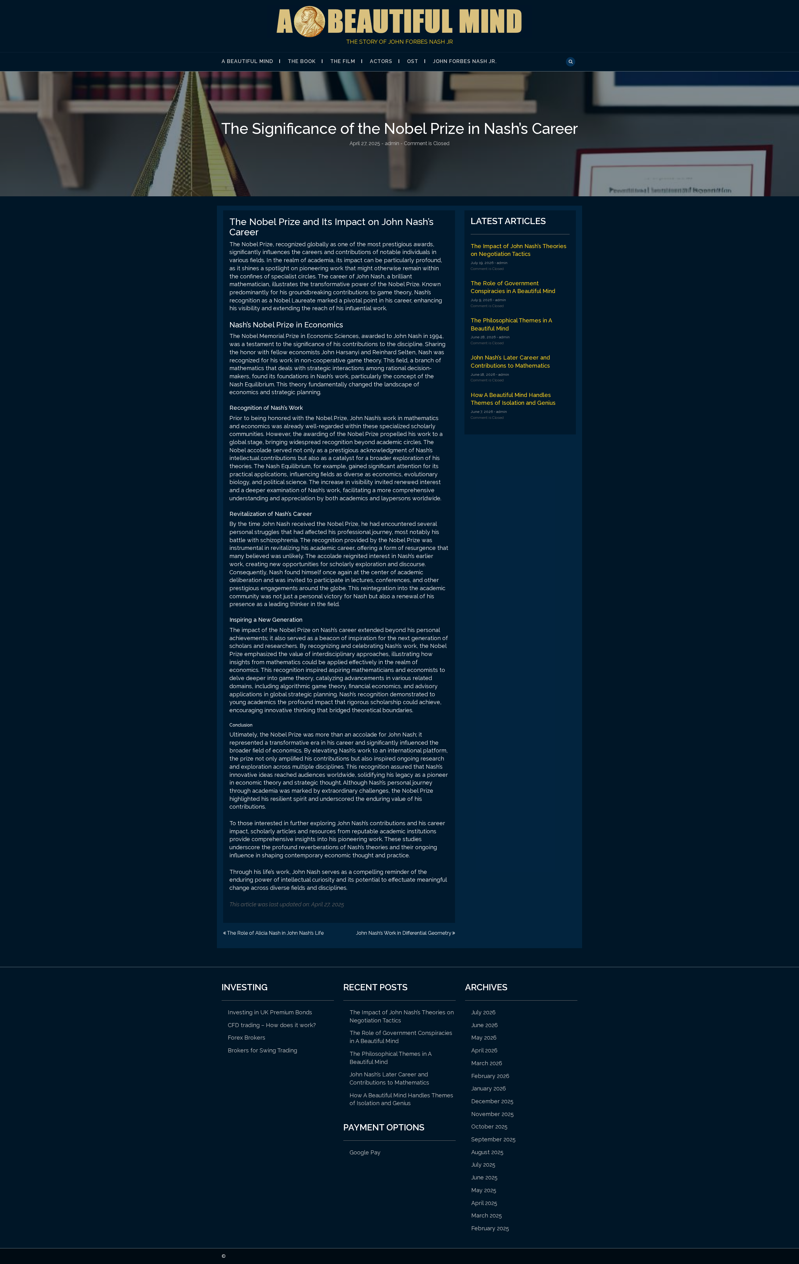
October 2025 (489, 1126)
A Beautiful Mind (247, 61)
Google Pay (365, 1152)
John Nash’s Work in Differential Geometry (403, 933)
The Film (342, 61)
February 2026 (490, 1076)
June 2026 (484, 1025)
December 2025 (492, 1101)
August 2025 (487, 1152)
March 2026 (486, 1063)
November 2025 (492, 1114)
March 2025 (486, 1215)
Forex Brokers (246, 1037)
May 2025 (483, 1190)
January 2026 (488, 1088)
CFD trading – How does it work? (272, 1025)
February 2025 (490, 1228)
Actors (381, 61)
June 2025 (484, 1177)
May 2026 (484, 1037)
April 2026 (484, 1050)
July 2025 (483, 1164)
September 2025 (493, 1139)
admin (392, 143)
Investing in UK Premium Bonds (270, 1012)
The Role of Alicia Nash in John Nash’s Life (275, 933)
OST (412, 61)
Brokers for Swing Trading (262, 1050)
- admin (500, 263)
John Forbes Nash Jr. (465, 61)
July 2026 (483, 1012)
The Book (302, 61)
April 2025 (484, 1203)
